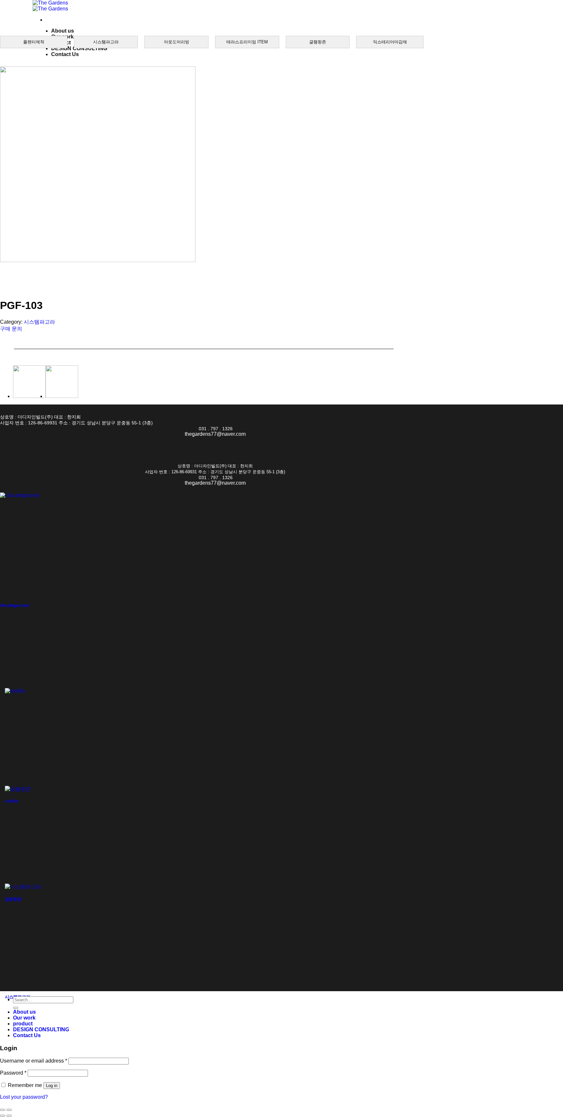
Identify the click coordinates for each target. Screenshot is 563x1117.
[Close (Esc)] (2, 1110)
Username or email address (33, 1061)
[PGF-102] (29, 396)
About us (62, 31)
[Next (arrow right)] (9, 1116)
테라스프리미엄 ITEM (247, 41)
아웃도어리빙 (176, 41)
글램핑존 (317, 41)
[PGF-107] (62, 396)
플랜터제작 (33, 41)
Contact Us (65, 54)
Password (13, 1073)
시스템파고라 (106, 41)
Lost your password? (24, 1097)
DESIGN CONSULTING (79, 48)
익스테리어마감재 (390, 41)
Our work (24, 1018)
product (23, 1023)
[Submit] (15, 1008)
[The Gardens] (50, 5)
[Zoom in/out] (9, 1110)
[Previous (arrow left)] (2, 1116)
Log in (51, 1085)
